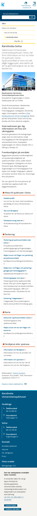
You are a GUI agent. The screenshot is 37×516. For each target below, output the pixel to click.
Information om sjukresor (14, 360)
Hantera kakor (11, 505)
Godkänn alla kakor (13, 509)
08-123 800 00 (11, 411)
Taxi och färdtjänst (11, 211)
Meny (34, 5)
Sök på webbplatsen (10, 14)
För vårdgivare (7, 453)
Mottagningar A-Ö (9, 466)
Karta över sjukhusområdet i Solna (18, 318)
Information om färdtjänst (14, 350)
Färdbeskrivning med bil (13, 220)
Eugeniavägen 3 (12, 437)
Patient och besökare (9, 28)
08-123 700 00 (11, 430)
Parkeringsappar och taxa (14, 278)
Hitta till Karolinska (10, 33)
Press (4, 456)
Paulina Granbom (19, 373)
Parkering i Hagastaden (13, 298)
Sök (32, 17)
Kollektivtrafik (9, 198)
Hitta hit (5, 449)
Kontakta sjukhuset (9, 446)
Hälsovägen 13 (11, 418)
